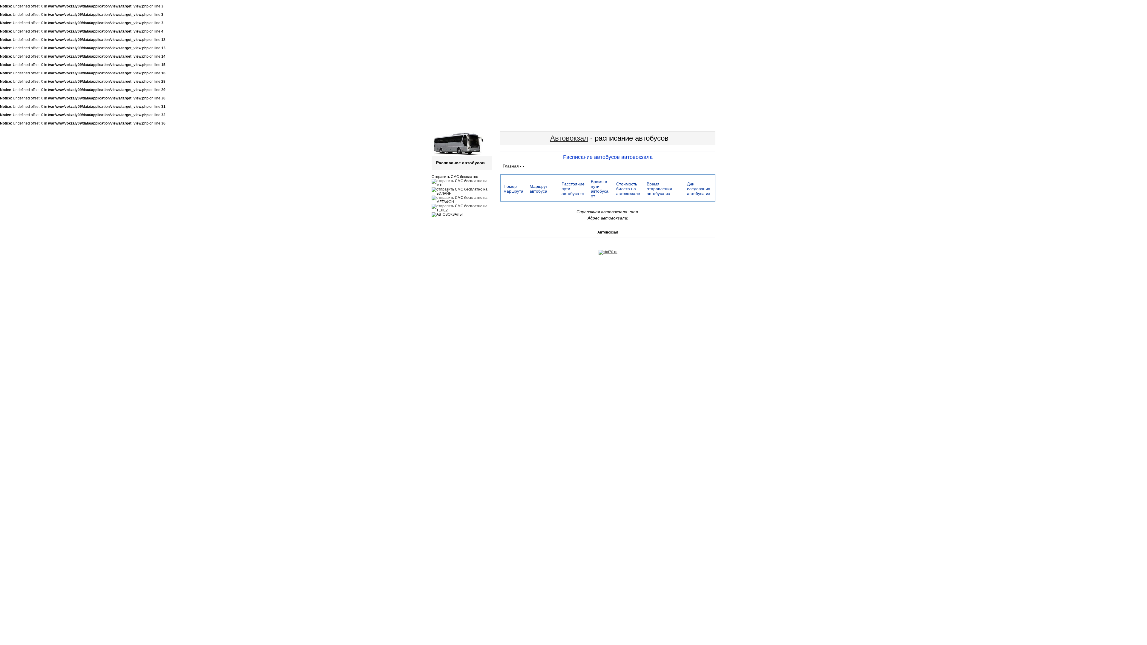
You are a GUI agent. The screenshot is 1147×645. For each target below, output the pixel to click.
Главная (511, 166)
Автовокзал (569, 138)
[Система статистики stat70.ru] (608, 252)
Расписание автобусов (460, 162)
